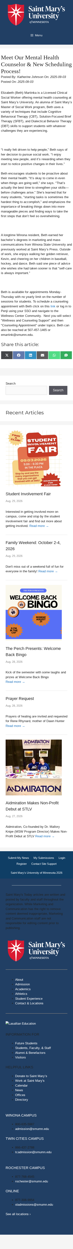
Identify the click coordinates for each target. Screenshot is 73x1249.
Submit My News (18, 857)
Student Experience (28, 998)
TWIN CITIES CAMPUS (25, 1139)
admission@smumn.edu (32, 1129)
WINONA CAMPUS (21, 1115)
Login (62, 857)
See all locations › (18, 1214)
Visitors (20, 1057)
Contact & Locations (29, 1003)
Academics (23, 989)
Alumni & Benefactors (30, 1053)
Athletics (21, 994)
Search (11, 383)
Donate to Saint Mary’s (31, 1076)
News (19, 1090)
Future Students (26, 1043)
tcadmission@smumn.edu (33, 1152)
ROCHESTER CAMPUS (25, 1168)
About (19, 979)
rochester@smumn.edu (31, 1181)
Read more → (39, 526)
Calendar (21, 1085)
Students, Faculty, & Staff (33, 1048)
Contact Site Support (44, 863)
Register (21, 863)
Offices (20, 1095)
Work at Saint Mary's (30, 1080)
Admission (22, 984)
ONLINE (12, 1191)
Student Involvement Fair (28, 494)
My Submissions (44, 857)
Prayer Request (20, 698)
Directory (21, 1099)
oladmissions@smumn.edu (34, 1204)
